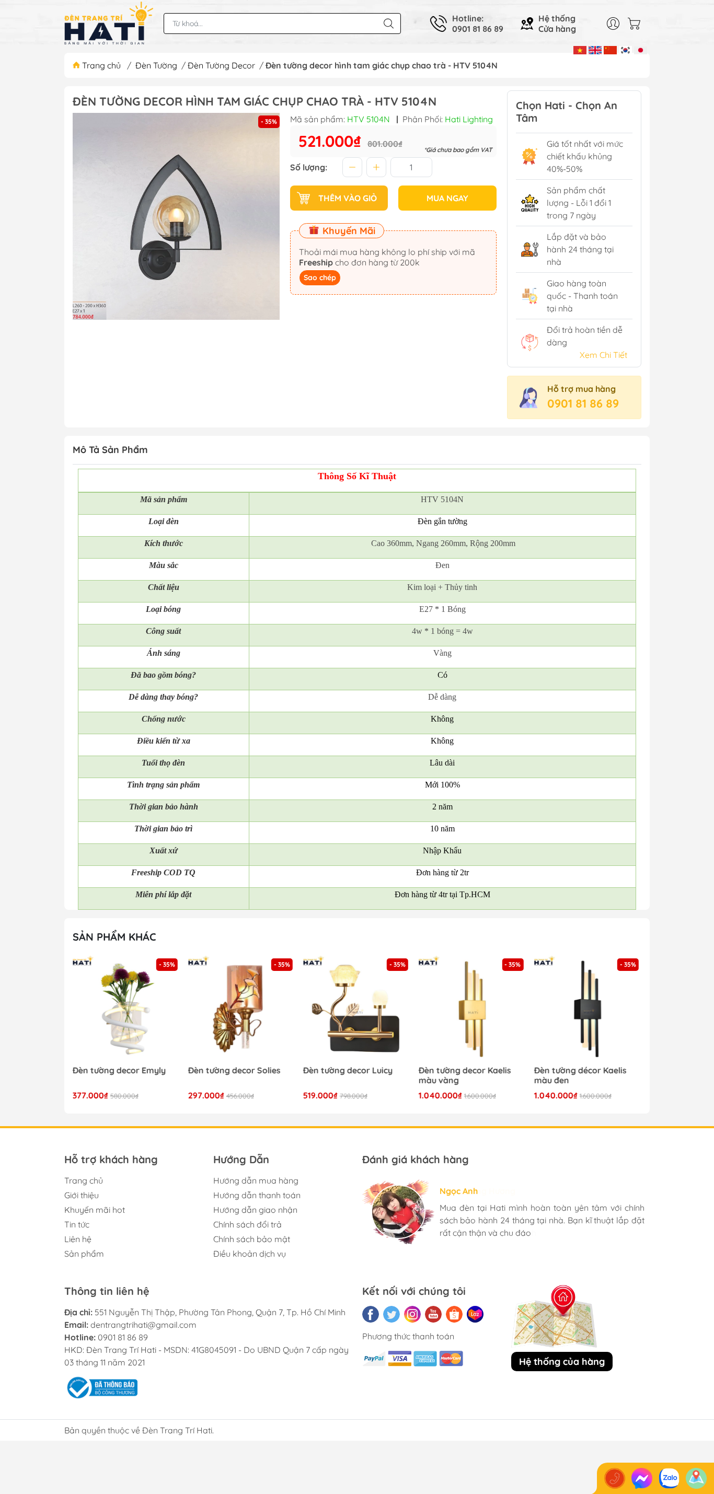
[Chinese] (610, 49)
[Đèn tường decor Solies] (242, 1009)
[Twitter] (391, 1314)
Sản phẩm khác (114, 936)
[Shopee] (454, 1314)
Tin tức (76, 1224)
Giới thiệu (81, 1195)
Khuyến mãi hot (94, 1210)
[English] (595, 49)
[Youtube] (433, 1314)
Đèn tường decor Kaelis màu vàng (465, 1075)
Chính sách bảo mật (251, 1239)
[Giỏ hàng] (637, 23)
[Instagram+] (412, 1314)
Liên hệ (77, 1239)
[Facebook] (370, 1314)
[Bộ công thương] (100, 1387)
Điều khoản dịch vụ (249, 1253)
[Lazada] (475, 1314)
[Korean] (625, 49)
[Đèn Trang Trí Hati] (108, 23)
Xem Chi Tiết (603, 355)
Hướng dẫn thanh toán (257, 1195)
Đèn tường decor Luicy (348, 1070)
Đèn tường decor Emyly (119, 1070)
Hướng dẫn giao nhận (255, 1210)
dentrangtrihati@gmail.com (143, 1324)
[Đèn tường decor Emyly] (126, 1009)
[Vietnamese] (579, 49)
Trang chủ (101, 65)
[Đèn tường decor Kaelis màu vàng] (472, 1009)
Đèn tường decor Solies (234, 1070)
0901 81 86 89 (583, 403)
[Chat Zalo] (669, 1478)
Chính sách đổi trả (247, 1224)
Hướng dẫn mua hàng (255, 1180)
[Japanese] (640, 49)
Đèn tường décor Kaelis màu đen (580, 1075)
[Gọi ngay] (614, 1478)
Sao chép (320, 277)
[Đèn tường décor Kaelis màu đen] (587, 1009)
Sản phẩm (84, 1253)
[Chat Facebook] (641, 1478)
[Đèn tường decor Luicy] (357, 1009)
